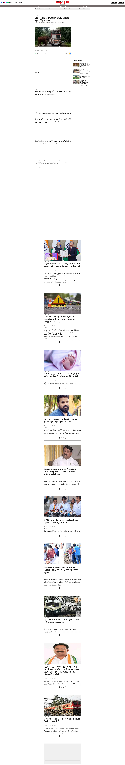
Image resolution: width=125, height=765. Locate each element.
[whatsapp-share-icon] (35, 54)
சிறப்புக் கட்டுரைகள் (77, 6)
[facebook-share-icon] (39, 54)
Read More (62, 285)
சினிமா (51, 6)
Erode (36, 167)
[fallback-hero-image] (76, 65)
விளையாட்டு (56, 6)
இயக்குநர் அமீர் (61, 433)
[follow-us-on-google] (70, 53)
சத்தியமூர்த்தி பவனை (48, 681)
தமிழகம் (38, 6)
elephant (40, 167)
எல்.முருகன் (53, 275)
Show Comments (53, 232)
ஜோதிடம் (61, 6)
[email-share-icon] (43, 54)
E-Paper (10, 2)
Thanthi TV (20, 2)
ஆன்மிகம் (66, 6)
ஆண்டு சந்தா (85, 6)
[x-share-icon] (37, 54)
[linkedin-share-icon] (41, 54)
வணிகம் (71, 6)
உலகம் (47, 6)
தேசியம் (42, 6)
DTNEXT (15, 2)
